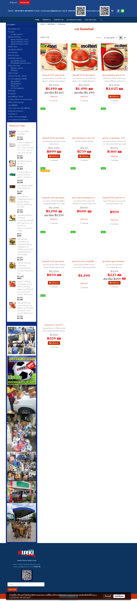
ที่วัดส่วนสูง (11, 91)
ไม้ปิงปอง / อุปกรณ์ (17, 68)
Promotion (11, 32)
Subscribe (12, 589)
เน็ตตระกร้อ (15, 86)
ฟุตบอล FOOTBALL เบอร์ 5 (20, 39)
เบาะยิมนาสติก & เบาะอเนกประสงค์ (20, 99)
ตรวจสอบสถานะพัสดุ (74, 20)
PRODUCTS (47, 20)
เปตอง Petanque (13, 73)
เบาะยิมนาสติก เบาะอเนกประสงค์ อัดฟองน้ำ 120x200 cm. (25, 174)
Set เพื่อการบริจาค (16, 34)
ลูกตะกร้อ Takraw (13, 55)
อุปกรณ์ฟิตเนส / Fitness (15, 96)
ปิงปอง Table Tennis (14, 65)
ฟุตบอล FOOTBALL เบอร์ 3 (20, 44)
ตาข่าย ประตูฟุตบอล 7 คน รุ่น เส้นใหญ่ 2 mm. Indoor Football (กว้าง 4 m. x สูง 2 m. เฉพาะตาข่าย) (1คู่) (25, 147)
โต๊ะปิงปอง (14, 70)
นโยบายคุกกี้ (26, 597)
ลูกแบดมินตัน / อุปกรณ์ (18, 61)
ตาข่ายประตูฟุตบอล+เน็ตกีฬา (17, 79)
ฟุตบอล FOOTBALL (14, 37)
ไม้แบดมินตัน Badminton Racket (21, 63)
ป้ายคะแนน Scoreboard (15, 111)
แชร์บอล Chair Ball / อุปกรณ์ (17, 76)
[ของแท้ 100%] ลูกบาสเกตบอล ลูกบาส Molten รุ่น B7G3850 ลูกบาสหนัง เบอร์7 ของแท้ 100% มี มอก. (25, 308)
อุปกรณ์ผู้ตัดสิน (13, 105)
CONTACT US (58, 20)
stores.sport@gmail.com (21, 567)
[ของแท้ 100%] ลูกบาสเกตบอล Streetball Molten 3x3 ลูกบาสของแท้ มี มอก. (25, 268)
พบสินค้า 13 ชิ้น (44, 37)
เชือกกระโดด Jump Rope (16, 102)
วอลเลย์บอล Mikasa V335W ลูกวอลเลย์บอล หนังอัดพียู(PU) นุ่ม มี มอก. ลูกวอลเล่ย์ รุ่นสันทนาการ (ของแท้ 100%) (25, 223)
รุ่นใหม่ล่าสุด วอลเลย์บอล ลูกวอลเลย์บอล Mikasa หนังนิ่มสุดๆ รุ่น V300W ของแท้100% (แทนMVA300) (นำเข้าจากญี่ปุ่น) (25, 247)
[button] (101, 20)
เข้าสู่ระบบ (13, 3)
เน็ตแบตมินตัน (15, 81)
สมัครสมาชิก (24, 3)
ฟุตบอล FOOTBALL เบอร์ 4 (20, 42)
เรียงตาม (99, 38)
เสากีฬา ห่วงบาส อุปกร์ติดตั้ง (17, 117)
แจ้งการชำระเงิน (90, 20)
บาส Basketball (12, 52)
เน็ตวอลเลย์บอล (16, 83)
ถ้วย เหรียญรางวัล (14, 29)
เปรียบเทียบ (55, 101)
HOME (37, 20)
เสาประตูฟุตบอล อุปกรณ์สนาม (18, 120)
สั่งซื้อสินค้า (115, 97)
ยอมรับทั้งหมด (119, 596)
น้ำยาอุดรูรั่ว (12, 93)
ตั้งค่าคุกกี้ (108, 596)
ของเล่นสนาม (12, 114)
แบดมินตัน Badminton (15, 58)
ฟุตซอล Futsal (12, 46)
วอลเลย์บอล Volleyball (15, 49)
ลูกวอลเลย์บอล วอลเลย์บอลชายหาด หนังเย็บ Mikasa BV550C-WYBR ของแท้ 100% (25, 201)
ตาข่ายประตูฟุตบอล (17, 88)
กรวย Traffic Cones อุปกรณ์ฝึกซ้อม (19, 108)
